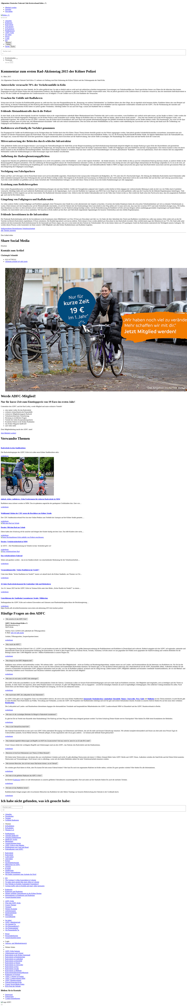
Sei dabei (8, 35)
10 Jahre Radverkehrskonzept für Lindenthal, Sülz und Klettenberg (26, 584)
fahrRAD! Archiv (11, 839)
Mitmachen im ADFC (12, 865)
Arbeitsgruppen (10, 911)
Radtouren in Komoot (12, 974)
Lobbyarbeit (9, 857)
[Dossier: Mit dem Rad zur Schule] (10, 523)
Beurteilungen (17, 228)
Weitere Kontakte (11, 909)
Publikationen (10, 31)
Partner (7, 861)
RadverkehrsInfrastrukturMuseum (16, 972)
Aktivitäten (9, 859)
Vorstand (8, 907)
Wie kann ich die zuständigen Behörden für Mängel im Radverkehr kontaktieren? (31, 714)
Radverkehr (9, 25)
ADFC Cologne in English (14, 976)
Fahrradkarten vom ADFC (14, 849)
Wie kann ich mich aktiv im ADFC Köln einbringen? (22, 678)
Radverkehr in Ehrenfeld (13, 961)
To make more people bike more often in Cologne (22, 882)
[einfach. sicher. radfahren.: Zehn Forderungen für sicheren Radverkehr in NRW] (27, 495)
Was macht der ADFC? (13, 644)
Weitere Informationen (12, 872)
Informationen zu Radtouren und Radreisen (20, 895)
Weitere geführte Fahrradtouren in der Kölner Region (23, 893)
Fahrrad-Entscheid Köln (13, 982)
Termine (8, 818)
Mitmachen (9, 915)
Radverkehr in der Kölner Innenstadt (17, 955)
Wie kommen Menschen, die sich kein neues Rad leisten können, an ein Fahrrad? (31, 763)
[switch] (17, 58)
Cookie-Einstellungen (12, 998)
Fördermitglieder (11, 913)
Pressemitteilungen (11, 936)
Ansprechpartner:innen (13, 843)
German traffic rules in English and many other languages (24, 886)
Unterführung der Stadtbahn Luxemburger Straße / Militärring (24, 598)
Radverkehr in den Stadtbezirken (13, 448)
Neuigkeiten (9, 816)
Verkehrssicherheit (28, 228)
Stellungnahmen (6, 228)
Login (7, 38)
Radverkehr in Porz (12, 967)
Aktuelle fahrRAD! (12, 835)
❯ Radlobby (9, 27)
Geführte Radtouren (12, 820)
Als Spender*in (10, 924)
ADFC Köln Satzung (12, 951)
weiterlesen (9, 640)
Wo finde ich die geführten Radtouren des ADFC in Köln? (24, 775)
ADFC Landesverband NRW (15, 978)
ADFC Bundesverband (13, 980)
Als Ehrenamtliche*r (12, 926)
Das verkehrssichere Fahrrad (11, 556)
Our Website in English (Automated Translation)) (22, 884)
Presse (7, 37)
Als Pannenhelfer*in (12, 930)
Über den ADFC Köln (13, 903)
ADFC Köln (9, 33)
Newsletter (9, 11)
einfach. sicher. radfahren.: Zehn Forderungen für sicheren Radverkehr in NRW (30, 499)
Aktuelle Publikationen (13, 837)
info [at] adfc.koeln (17, 633)
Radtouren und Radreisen (14, 891)
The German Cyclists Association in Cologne (20, 880)
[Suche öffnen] (4, 17)
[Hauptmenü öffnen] (6, 17)
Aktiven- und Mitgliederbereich (16, 943)
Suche (7, 46)
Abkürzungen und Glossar (14, 953)
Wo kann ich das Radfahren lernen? (17, 788)
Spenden (8, 9)
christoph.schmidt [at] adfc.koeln (16, 261)
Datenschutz (9, 996)
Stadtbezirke (9, 870)
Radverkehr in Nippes (12, 963)
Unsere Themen (10, 905)
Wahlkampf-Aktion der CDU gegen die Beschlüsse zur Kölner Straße (26, 513)
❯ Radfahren (9, 29)
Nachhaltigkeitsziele (12, 863)
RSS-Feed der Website (13, 986)
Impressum (9, 994)
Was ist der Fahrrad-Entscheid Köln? (17, 726)
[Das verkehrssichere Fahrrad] (10, 551)
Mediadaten (9, 841)
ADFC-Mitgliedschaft (12, 922)
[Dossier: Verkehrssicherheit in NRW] (22, 537)
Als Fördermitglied (11, 928)
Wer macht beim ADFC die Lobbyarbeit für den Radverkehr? (25, 695)
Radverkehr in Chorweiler (14, 965)
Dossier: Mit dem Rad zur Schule (13, 527)
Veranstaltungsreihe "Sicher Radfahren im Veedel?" (20, 570)
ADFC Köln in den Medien (14, 845)
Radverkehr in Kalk (12, 969)
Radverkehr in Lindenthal (14, 959)
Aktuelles (8, 21)
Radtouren (8, 23)
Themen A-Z (9, 830)
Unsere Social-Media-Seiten (14, 984)
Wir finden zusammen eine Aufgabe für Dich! (20, 874)
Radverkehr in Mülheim (13, 971)
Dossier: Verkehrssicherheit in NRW (14, 542)
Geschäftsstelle (10, 917)
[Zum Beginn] (2, 1004)
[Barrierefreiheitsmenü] (2, 17)
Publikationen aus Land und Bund (17, 847)
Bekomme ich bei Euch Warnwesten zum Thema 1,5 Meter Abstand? (27, 753)
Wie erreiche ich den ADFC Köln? (16, 619)
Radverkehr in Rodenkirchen (15, 957)
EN (6, 40)
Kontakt (8, 868)
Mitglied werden (10, 7)
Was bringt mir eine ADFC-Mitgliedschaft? (19, 660)
